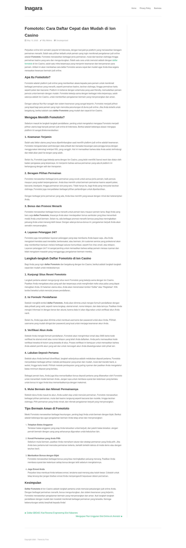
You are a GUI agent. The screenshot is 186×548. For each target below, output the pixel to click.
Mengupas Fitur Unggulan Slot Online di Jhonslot (98, 516)
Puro (47, 539)
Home (133, 8)
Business (157, 8)
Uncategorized (62, 40)
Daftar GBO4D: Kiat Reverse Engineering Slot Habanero (52, 512)
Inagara (33, 8)
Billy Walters (47, 40)
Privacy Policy (145, 8)
